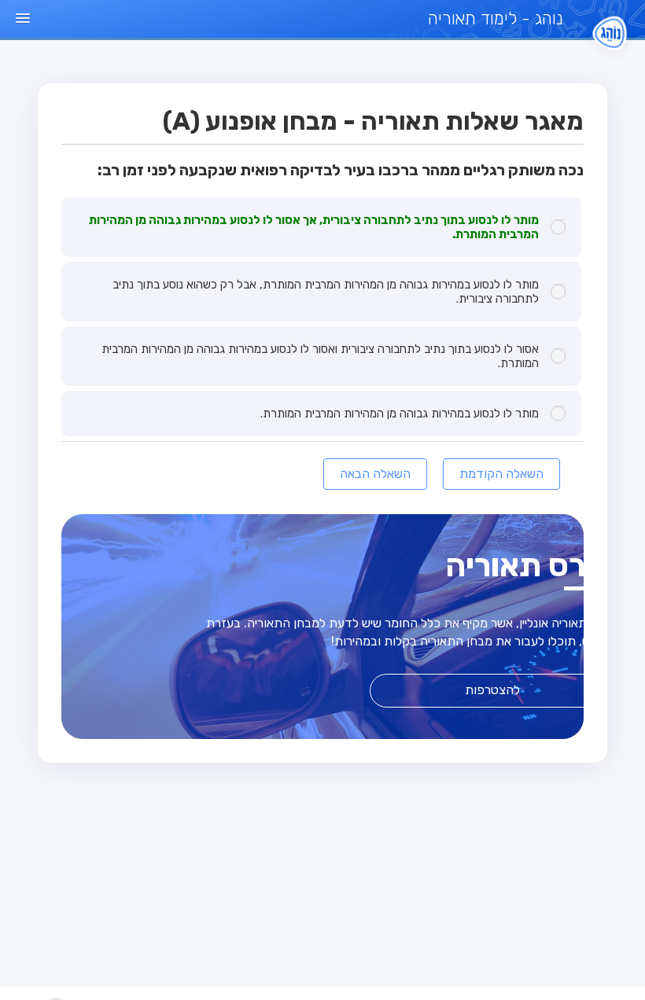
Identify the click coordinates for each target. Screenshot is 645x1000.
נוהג (495, 18)
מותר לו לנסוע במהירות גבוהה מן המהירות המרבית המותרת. (399, 413)
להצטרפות (492, 689)
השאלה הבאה (375, 473)
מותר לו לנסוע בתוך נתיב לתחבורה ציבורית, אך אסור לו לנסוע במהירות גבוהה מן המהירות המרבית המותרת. (314, 227)
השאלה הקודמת (501, 473)
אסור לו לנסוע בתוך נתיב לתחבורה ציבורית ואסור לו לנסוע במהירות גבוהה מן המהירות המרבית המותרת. (320, 356)
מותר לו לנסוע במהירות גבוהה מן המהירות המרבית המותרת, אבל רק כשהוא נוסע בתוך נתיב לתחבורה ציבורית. (325, 292)
